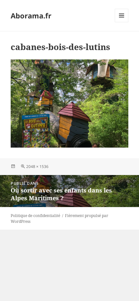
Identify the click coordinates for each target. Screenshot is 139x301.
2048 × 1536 (37, 166)
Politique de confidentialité (35, 215)
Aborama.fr (31, 15)
